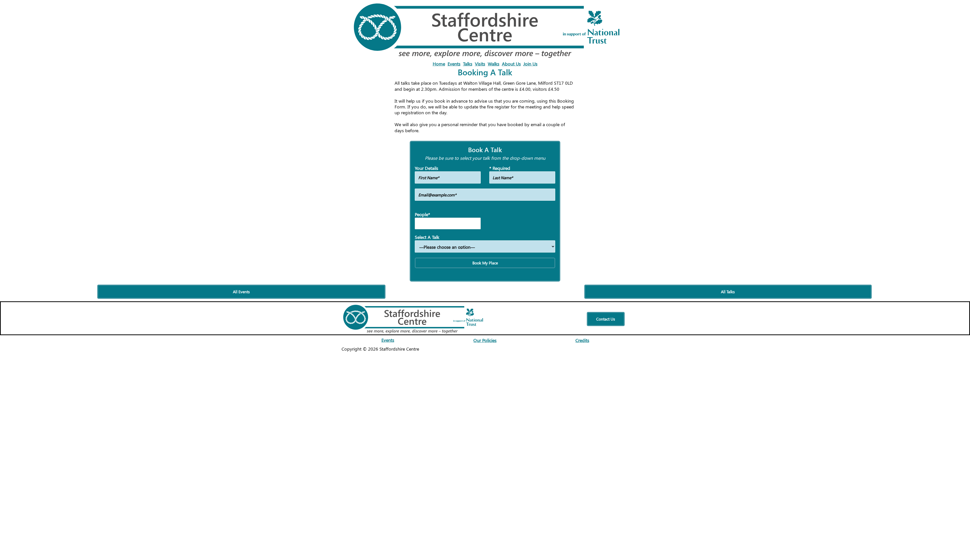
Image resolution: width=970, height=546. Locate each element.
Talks (467, 63)
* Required (499, 168)
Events (454, 63)
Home (439, 63)
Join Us (530, 63)
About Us (511, 63)
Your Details (426, 168)
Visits (480, 63)
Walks (493, 63)
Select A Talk (427, 237)
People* (422, 214)
